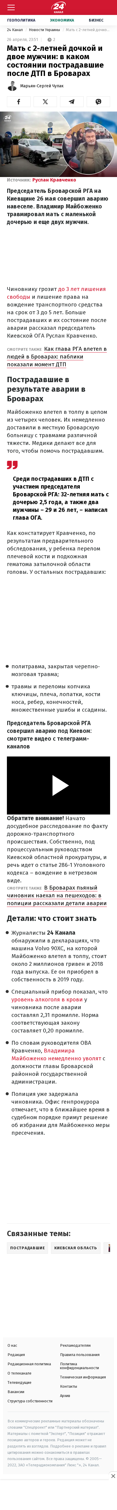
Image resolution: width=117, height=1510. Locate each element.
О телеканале (20, 1373)
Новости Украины (45, 30)
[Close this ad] (113, 1476)
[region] (58, 1495)
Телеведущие (20, 1382)
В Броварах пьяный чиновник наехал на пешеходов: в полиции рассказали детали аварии (57, 895)
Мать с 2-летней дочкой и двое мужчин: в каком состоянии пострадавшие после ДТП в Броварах (88, 30)
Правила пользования (80, 1354)
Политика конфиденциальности (79, 1366)
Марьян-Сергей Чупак (42, 86)
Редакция (16, 1354)
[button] (19, 101)
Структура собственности (30, 1401)
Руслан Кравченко (54, 180)
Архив (65, 1395)
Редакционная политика (29, 1364)
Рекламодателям (75, 1345)
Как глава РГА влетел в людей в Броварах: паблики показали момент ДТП (57, 356)
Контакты (68, 1386)
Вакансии (16, 1391)
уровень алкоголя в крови (47, 999)
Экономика (62, 20)
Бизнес (96, 20)
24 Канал (15, 30)
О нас (12, 1345)
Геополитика (21, 20)
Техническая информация (83, 1377)
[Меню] (11, 7)
